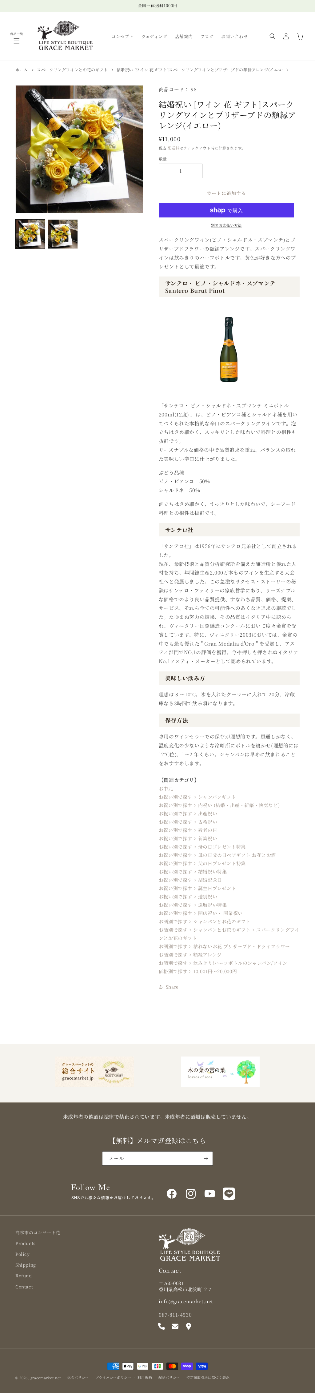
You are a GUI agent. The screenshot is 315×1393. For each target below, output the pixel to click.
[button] (16, 41)
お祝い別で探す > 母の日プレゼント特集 (202, 846)
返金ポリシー (78, 1377)
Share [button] (172, 987)
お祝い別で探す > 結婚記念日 (190, 880)
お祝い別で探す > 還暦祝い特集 (193, 904)
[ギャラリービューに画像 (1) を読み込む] (30, 234)
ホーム (21, 70)
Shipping (25, 1265)
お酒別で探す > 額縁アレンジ (190, 954)
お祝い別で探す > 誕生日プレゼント (197, 888)
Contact (24, 1287)
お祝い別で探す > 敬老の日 (188, 830)
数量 (163, 159)
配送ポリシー (169, 1377)
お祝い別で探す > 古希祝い (188, 821)
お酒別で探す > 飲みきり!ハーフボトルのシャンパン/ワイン (223, 963)
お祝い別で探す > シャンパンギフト (197, 797)
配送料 (173, 147)
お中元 (166, 788)
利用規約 (145, 1377)
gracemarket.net (45, 1377)
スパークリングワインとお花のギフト (72, 70)
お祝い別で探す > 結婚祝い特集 (193, 871)
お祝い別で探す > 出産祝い (188, 813)
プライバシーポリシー (113, 1377)
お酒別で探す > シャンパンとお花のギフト (205, 921)
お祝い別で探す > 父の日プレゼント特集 (202, 863)
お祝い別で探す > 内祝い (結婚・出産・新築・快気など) (219, 805)
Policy (22, 1254)
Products (25, 1243)
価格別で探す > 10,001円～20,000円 (198, 971)
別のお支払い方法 (226, 225)
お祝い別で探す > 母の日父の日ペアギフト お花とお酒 (217, 855)
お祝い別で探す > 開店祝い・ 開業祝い (201, 913)
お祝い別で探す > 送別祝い (188, 896)
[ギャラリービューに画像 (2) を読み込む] (63, 234)
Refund (23, 1275)
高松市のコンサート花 (37, 1232)
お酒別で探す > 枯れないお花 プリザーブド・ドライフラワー (224, 946)
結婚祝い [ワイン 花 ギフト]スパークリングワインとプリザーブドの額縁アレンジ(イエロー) (202, 70)
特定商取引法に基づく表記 (207, 1377)
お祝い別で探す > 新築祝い (188, 838)
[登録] (206, 1158)
